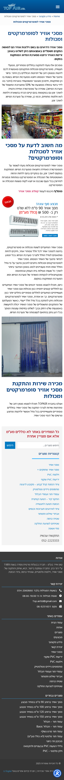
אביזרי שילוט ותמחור (48, 513)
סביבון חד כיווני (54, 741)
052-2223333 (50, 540)
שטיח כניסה (53, 518)
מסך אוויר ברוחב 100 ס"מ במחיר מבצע (41, 706)
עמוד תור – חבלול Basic (49, 726)
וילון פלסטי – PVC (52, 751)
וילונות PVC (53, 474)
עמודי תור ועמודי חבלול (47, 494)
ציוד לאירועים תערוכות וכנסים (44, 508)
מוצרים (58, 632)
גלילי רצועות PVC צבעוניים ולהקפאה (42, 746)
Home (57, 16)
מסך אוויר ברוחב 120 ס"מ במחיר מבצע (41, 711)
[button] (58, 7)
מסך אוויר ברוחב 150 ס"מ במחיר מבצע (41, 716)
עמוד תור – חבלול (52, 721)
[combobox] (38, 445)
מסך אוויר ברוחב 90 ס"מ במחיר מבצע (41, 702)
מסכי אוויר (54, 464)
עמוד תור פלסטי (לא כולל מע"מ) (45, 736)
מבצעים (58, 637)
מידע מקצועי (45, 16)
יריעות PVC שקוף (50, 479)
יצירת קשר (56, 647)
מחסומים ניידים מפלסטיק (46, 489)
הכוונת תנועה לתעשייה (47, 504)
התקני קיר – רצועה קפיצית (45, 499)
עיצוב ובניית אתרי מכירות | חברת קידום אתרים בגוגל (32, 772)
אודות (59, 627)
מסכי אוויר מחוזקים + (48, 469)
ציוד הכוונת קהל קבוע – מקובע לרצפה (39, 484)
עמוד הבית (56, 622)
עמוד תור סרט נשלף (51, 731)
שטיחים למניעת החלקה (46, 523)
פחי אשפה (53, 528)
